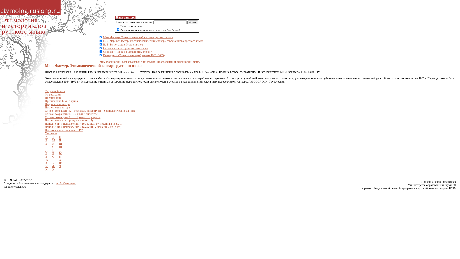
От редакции (53, 94)
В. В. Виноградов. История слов (123, 44)
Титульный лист (55, 91)
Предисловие (53, 97)
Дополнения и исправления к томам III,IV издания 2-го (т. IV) (83, 126)
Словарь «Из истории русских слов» (125, 48)
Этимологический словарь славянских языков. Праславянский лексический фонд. (149, 61)
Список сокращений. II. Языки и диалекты (71, 113)
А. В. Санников (65, 183)
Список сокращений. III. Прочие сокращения (72, 117)
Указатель (51, 133)
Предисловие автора (57, 104)
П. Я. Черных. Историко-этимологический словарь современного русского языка (153, 40)
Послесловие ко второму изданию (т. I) (69, 120)
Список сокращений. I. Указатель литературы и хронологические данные (90, 110)
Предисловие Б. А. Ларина (61, 101)
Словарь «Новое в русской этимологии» (128, 51)
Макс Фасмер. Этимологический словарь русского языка (138, 37)
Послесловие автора (57, 107)
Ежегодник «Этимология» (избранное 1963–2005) (134, 55)
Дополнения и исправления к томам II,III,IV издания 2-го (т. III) (84, 123)
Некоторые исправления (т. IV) (64, 130)
